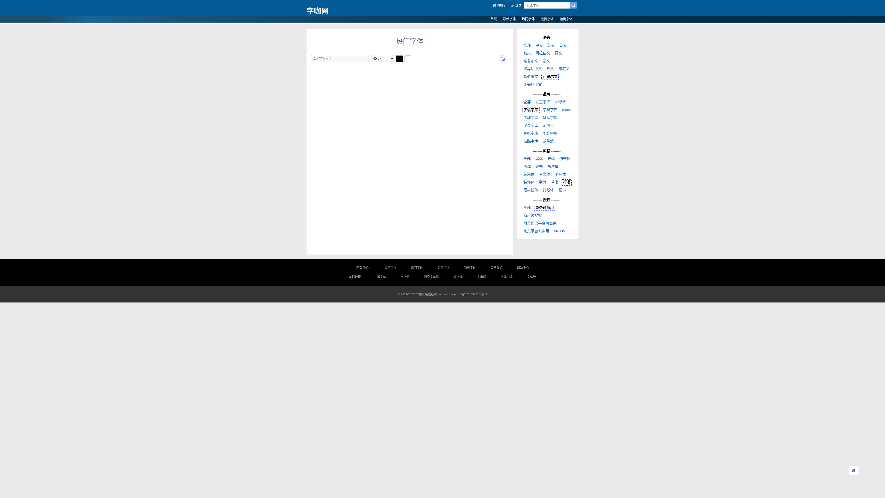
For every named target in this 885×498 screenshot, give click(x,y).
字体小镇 (507, 277)
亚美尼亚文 (532, 84)
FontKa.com (445, 294)
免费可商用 (544, 208)
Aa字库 (560, 102)
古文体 (544, 174)
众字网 (405, 277)
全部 (527, 45)
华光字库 (550, 133)
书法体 (552, 167)
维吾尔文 (530, 61)
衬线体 (548, 190)
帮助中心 (523, 267)
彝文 (550, 69)
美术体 (528, 174)
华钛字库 (550, 118)
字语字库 (530, 110)
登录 (518, 5)
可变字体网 (431, 277)
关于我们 (496, 267)
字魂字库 (530, 118)
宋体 (551, 159)
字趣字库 (550, 110)
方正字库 (542, 102)
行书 (566, 182)
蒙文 (546, 61)
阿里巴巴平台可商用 (540, 223)
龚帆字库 (530, 133)
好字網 (458, 277)
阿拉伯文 (542, 53)
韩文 (527, 53)
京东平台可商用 (536, 231)
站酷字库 (530, 141)
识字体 (381, 277)
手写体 (560, 174)
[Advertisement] (410, 101)
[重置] (502, 58)
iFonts (566, 110)
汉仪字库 (530, 125)
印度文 (563, 69)
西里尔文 (550, 77)
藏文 (558, 53)
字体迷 (531, 277)
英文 (551, 45)
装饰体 (528, 182)
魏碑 (542, 182)
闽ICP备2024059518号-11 (470, 294)
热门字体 (528, 19)
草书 (554, 182)
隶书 (539, 167)
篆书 (562, 190)
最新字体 (509, 19)
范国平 (548, 125)
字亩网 (481, 277)
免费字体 (547, 19)
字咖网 (318, 11)
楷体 (527, 167)
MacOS (559, 231)
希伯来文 (530, 77)
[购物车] (853, 470)
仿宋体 (564, 159)
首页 (493, 19)
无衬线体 (530, 190)
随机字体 (566, 19)
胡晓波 (548, 141)
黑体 (539, 159)
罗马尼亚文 (532, 69)
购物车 (501, 5)
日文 (563, 45)
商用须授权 (532, 215)
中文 (539, 45)
